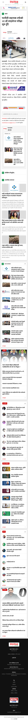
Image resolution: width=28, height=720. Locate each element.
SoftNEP (15, 719)
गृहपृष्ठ (14, 682)
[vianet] (14, 108)
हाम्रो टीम (14, 658)
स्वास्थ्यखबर (4, 118)
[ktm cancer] (14, 92)
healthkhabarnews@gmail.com (9, 123)
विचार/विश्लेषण (6, 463)
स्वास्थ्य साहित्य (14, 687)
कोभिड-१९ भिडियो (14, 693)
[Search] (25, 2)
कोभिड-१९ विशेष (14, 691)
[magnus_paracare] (14, 8)
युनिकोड (14, 684)
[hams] (14, 38)
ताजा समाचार (8, 264)
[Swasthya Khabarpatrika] (14, 2)
